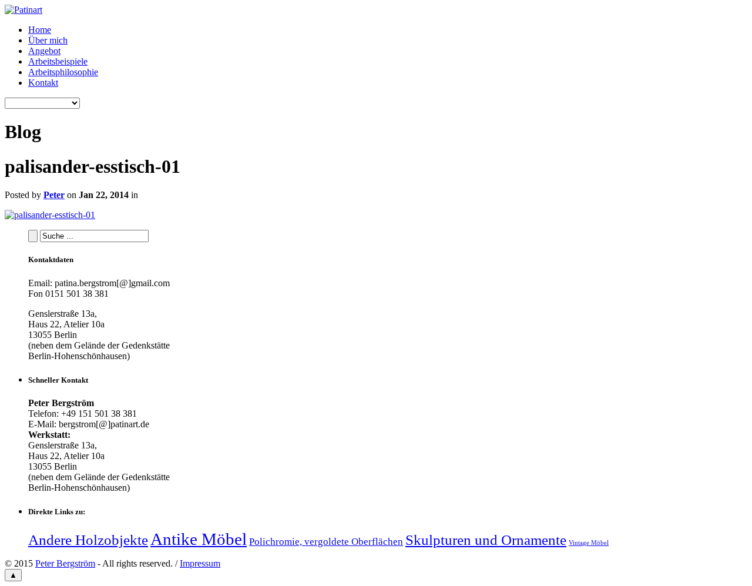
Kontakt (43, 83)
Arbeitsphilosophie (63, 72)
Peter (54, 195)
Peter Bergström (65, 563)
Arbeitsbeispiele (58, 61)
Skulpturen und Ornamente (485, 539)
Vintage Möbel (589, 543)
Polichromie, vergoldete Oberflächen (326, 541)
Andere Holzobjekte (88, 539)
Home (39, 30)
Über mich (48, 40)
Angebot (44, 51)
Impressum (200, 563)
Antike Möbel (198, 539)
